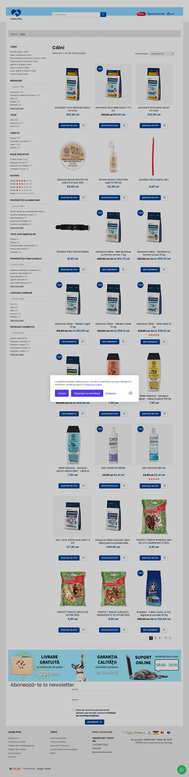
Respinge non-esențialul (87, 393)
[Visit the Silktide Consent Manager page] (130, 393)
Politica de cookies (93, 384)
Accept (61, 393)
